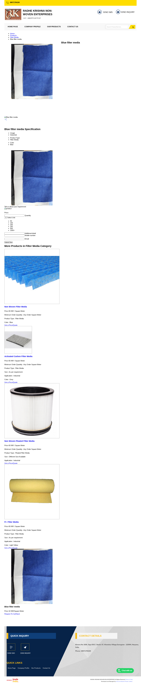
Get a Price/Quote (10, 325)
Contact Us (72, 27)
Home (12, 33)
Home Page (13, 27)
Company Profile (32, 27)
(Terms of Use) (129, 679)
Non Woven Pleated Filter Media (19, 441)
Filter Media (14, 37)
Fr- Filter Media (11, 522)
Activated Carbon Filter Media (18, 356)
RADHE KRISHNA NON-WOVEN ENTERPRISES (37, 14)
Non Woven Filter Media (15, 307)
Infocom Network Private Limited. (124, 681)
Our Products (54, 27)
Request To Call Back (12, 614)
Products (13, 35)
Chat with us (127, 670)
